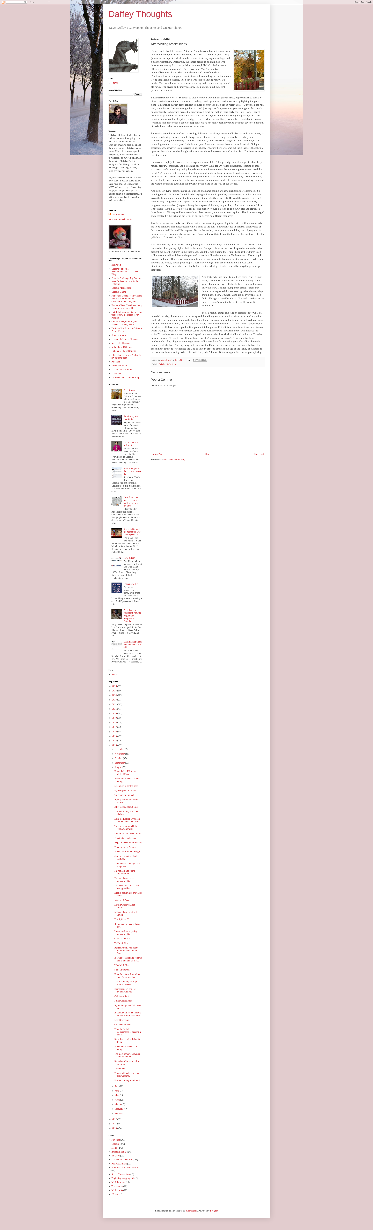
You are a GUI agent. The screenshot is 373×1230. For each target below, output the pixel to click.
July (117, 1086)
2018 (114, 722)
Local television (121, 1020)
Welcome (115, 1194)
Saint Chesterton (122, 969)
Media (114, 1148)
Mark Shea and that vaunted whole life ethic (132, 644)
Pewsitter (115, 361)
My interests (117, 1190)
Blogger (213, 1210)
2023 (114, 699)
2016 (114, 731)
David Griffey (118, 214)
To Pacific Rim (121, 943)
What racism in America (125, 847)
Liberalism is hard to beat (126, 786)
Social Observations (120, 1174)
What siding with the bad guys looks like (132, 471)
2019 (114, 718)
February (119, 1109)
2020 (114, 713)
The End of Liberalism (121, 1159)
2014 (114, 740)
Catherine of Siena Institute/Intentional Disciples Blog (124, 272)
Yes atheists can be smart (125, 838)
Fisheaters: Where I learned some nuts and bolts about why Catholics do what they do (126, 298)
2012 (114, 1119)
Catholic (162, 364)
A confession (130, 390)
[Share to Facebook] (202, 360)
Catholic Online (118, 292)
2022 (114, 704)
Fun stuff (115, 1140)
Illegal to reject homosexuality (128, 842)
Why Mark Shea (122, 965)
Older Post (259, 454)
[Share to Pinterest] (205, 360)
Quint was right (121, 996)
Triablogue (116, 373)
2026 (114, 686)
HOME (114, 83)
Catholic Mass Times (121, 288)
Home (208, 454)
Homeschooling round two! (127, 1080)
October (119, 758)
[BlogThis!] (197, 360)
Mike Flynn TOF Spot (121, 347)
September (120, 763)
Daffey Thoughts (140, 14)
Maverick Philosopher (121, 343)
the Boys (115, 1155)
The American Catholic (122, 369)
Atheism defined (122, 900)
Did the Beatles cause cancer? (128, 833)
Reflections (171, 364)
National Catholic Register (123, 351)
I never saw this (131, 584)
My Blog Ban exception (125, 790)
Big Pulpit (116, 265)
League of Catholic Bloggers (124, 339)
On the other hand (122, 1024)
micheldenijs (191, 1210)
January (119, 1113)
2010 (114, 1128)
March (118, 1104)
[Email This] (194, 360)
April (117, 1099)
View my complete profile (120, 219)
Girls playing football (124, 795)
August (118, 767)
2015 (114, 736)
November (120, 753)
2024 (114, 695)
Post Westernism (119, 1163)
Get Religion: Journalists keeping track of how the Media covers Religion (126, 315)
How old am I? (130, 558)
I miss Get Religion (123, 1000)
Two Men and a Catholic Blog (125, 377)
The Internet (117, 1186)
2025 (114, 690)
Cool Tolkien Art (122, 938)
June (117, 1090)
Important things (118, 1151)
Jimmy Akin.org (118, 335)
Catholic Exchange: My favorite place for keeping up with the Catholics (126, 281)
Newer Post (157, 454)
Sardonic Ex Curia (120, 365)
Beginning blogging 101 (122, 1178)
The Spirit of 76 (121, 919)
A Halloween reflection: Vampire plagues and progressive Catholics (132, 615)
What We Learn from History (124, 1167)
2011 (114, 1123)
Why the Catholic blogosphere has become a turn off (127, 1032)
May (117, 1095)
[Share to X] (199, 360)
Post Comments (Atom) (174, 459)
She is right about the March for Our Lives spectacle (132, 532)
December (120, 749)
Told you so (119, 1068)
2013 (114, 745)
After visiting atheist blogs (126, 807)
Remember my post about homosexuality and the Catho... (126, 950)
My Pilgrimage (118, 1182)
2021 (114, 709)
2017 (114, 727)
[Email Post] (189, 360)
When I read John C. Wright (127, 851)
